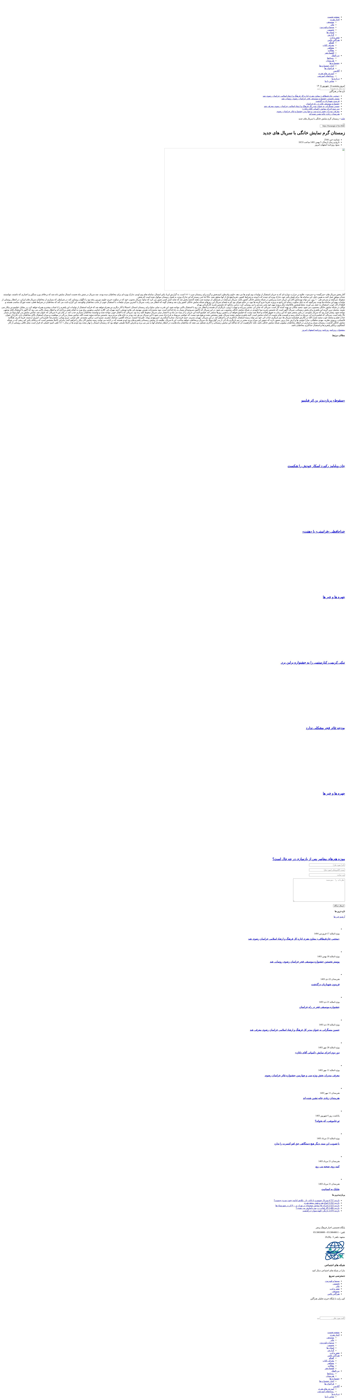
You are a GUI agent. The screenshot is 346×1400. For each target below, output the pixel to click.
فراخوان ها (329, 68)
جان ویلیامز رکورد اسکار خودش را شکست (316, 466)
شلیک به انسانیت (331, 1189)
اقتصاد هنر (329, 53)
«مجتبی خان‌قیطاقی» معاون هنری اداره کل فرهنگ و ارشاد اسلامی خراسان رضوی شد (301, 96)
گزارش (330, 35)
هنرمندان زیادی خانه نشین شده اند (324, 114)
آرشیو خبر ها (339, 917)
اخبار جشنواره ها (326, 66)
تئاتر (332, 25)
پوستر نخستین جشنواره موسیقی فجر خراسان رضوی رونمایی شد (311, 98)
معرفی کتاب (328, 45)
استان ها (330, 32)
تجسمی (330, 30)
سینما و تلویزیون (327, 27)
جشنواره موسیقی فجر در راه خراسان (323, 104)
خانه (343, 119)
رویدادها (330, 58)
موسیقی (330, 22)
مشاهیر (330, 48)
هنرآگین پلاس (333, 40)
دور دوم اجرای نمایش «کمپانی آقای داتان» (321, 109)
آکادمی (336, 71)
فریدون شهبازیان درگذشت (328, 101)
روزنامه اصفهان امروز (312, 330)
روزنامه (325, 330)
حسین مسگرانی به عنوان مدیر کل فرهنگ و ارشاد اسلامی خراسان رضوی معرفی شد (302, 106)
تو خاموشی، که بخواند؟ (327, 1121)
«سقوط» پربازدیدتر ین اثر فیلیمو (323, 400)
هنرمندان (330, 60)
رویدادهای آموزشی (325, 76)
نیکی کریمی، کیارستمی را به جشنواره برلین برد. (313, 662)
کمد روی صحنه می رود (327, 1166)
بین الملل (335, 55)
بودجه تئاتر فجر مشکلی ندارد (325, 728)
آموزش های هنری (326, 73)
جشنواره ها (335, 63)
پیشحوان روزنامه (337, 330)
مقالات (331, 50)
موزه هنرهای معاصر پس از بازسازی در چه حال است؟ (308, 859)
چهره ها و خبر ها (334, 597)
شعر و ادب (335, 37)
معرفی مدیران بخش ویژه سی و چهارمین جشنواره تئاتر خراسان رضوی (308, 111)
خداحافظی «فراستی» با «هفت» (323, 531)
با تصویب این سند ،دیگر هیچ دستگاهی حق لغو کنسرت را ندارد (307, 1143)
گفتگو (331, 42)
